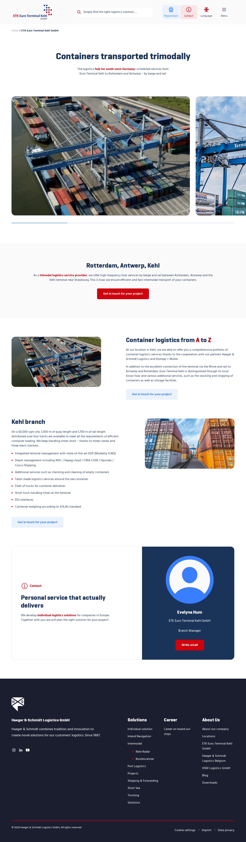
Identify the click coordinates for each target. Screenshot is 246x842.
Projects (133, 773)
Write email (190, 645)
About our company (215, 729)
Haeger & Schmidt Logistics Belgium (214, 758)
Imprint (206, 830)
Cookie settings (185, 830)
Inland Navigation (139, 736)
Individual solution (140, 729)
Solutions (134, 802)
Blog (205, 775)
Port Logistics (137, 766)
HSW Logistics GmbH (216, 768)
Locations (208, 736)
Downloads (209, 782)
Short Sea (134, 788)
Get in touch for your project (123, 293)
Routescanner (145, 759)
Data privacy (226, 830)
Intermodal (135, 743)
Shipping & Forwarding (143, 780)
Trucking (133, 795)
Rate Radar (143, 751)
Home (15, 30)
